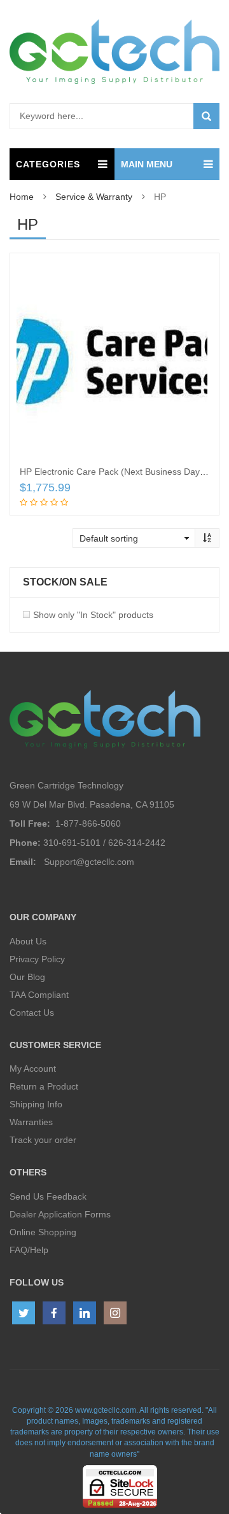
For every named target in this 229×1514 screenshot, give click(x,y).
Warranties (31, 1122)
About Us (28, 941)
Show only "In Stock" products (93, 615)
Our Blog (27, 977)
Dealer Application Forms (60, 1214)
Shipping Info (36, 1104)
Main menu (146, 164)
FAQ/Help (29, 1250)
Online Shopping (43, 1232)
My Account (33, 1068)
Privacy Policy (37, 959)
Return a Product (44, 1086)
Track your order (43, 1140)
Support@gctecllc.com (89, 862)
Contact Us (32, 1012)
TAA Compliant (39, 995)
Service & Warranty (93, 197)
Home (22, 197)
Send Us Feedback (48, 1196)
